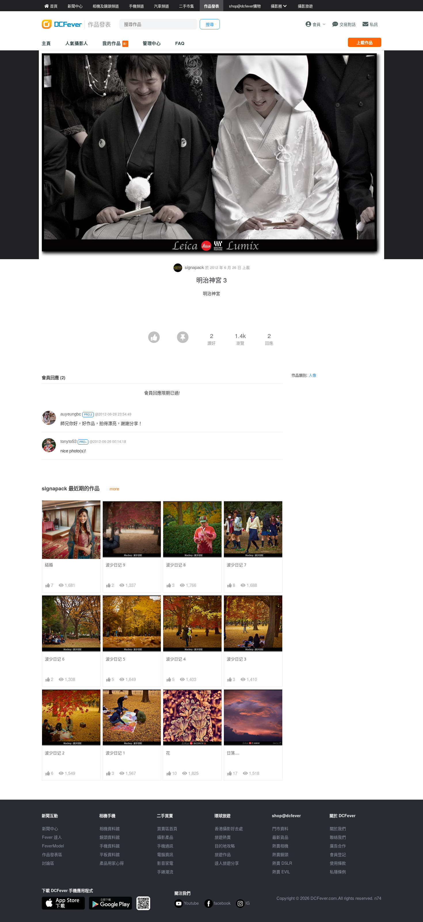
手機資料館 (110, 846)
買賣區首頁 (167, 828)
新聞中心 (50, 828)
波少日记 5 (115, 659)
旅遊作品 (223, 854)
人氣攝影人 (76, 43)
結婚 (49, 565)
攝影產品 (165, 837)
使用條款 (338, 863)
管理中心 (152, 43)
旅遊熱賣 (223, 837)
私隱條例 (338, 871)
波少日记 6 (54, 659)
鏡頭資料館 (110, 837)
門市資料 (280, 828)
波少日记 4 (176, 659)
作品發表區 (52, 854)
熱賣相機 (280, 846)
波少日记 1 (115, 753)
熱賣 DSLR (282, 863)
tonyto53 (68, 441)
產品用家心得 (112, 863)
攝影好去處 (229, 828)
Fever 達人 (52, 837)
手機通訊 (165, 846)
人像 (312, 375)
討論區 (48, 863)
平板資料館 (110, 854)
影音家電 (165, 863)
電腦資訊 (165, 854)
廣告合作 (338, 846)
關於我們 (338, 828)
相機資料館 (110, 828)
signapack (194, 267)
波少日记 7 (236, 565)
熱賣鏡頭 (280, 854)
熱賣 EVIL (281, 871)
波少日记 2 (54, 753)
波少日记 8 (176, 565)
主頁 (46, 43)
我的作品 (114, 43)
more (114, 488)
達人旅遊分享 (227, 863)
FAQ (180, 43)
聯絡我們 (338, 837)
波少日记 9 (115, 565)
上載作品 (365, 42)
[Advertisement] (211, 316)
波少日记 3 (236, 659)
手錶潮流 (165, 871)
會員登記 (338, 854)
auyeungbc (70, 414)
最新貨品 (280, 837)
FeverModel (53, 846)
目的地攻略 (225, 846)
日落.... (233, 753)
